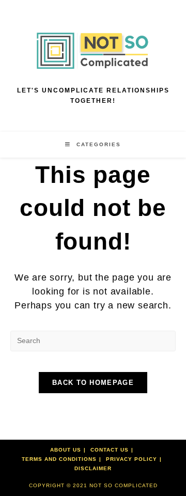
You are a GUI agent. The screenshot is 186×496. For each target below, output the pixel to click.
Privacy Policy (131, 459)
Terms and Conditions (59, 459)
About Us (65, 450)
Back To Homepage (93, 382)
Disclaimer (93, 468)
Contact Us (109, 450)
